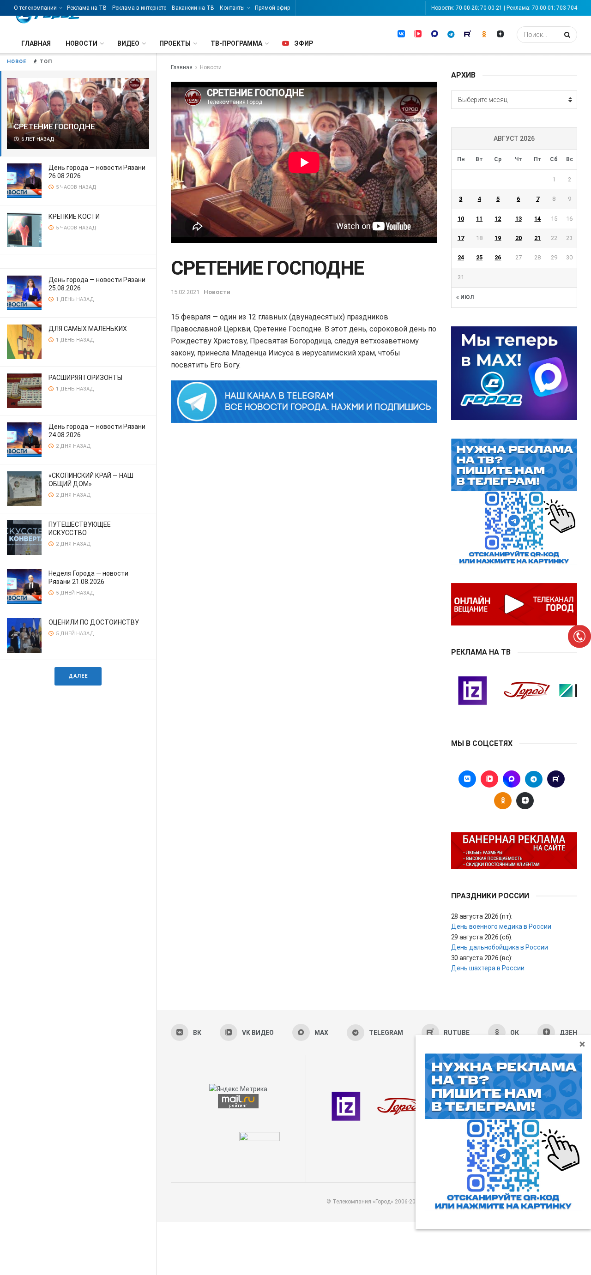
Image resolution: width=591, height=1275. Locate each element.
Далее (78, 676)
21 (537, 238)
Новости (81, 43)
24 (461, 257)
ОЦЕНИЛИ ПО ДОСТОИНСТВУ (93, 622)
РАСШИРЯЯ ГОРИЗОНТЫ (85, 377)
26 (498, 257)
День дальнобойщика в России (499, 947)
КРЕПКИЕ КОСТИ (74, 216)
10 (461, 218)
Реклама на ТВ (87, 8)
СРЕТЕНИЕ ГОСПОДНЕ (54, 126)
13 (518, 218)
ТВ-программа (236, 43)
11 (479, 218)
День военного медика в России (501, 926)
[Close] (582, 1044)
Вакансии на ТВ (193, 8)
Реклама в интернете (139, 8)
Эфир (303, 43)
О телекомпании (35, 8)
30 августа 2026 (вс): (482, 958)
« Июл (465, 297)
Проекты (175, 43)
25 (479, 257)
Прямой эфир (272, 8)
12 (498, 218)
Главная (36, 43)
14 (537, 218)
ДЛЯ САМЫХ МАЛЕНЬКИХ (87, 328)
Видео (128, 43)
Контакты (232, 8)
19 (498, 238)
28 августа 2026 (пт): (482, 916)
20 (518, 238)
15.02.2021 (185, 292)
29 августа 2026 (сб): (482, 937)
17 (461, 238)
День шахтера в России (488, 968)
